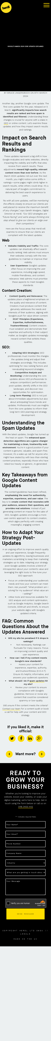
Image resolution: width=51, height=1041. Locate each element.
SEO (6, 123)
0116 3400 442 (25, 806)
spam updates (36, 681)
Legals (25, 934)
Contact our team (11, 708)
